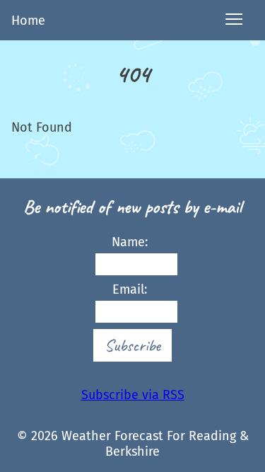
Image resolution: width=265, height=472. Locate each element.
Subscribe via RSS (132, 395)
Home (28, 20)
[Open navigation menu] (234, 20)
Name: (130, 242)
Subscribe (132, 345)
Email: (129, 289)
